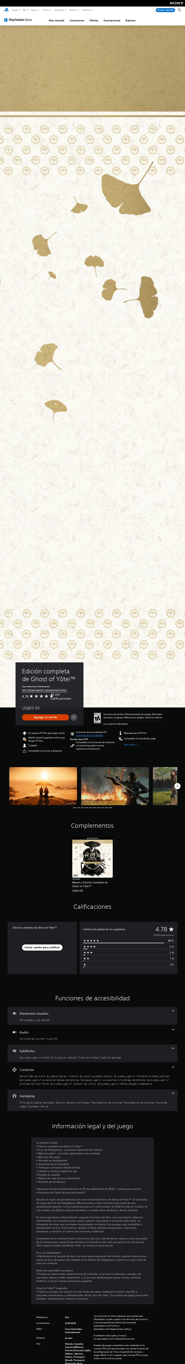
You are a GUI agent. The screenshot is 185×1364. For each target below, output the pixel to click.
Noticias (73, 10)
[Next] (177, 786)
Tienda (14, 10)
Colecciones (77, 20)
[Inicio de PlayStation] (6, 10)
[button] (89, 735)
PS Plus (45, 10)
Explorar (130, 20)
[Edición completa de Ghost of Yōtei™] (43, 786)
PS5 (24, 10)
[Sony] (177, 5)
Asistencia (86, 10)
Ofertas (93, 20)
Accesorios (59, 10)
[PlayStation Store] (19, 20)
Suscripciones (112, 20)
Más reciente (56, 20)
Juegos (34, 10)
